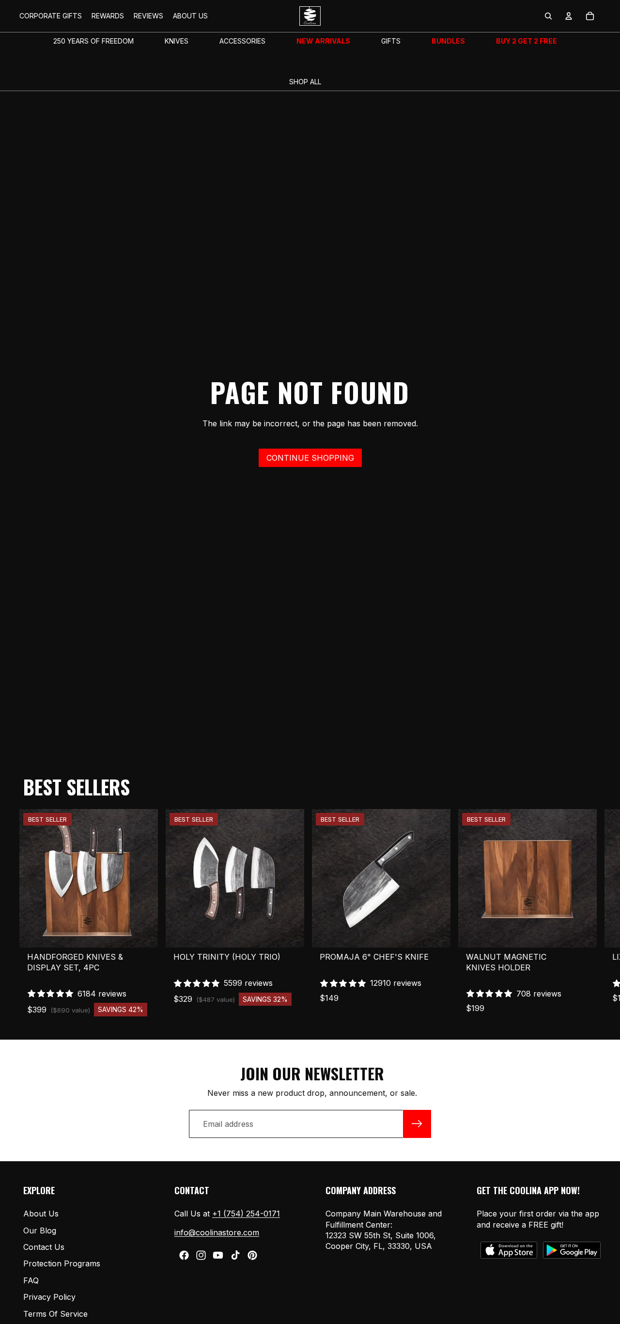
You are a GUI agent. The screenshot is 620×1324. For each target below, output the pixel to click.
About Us (41, 1213)
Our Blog (39, 1230)
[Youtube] (218, 1255)
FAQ (31, 1280)
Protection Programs (61, 1264)
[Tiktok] (235, 1255)
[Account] (568, 16)
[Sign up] (417, 1124)
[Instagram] (201, 1255)
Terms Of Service (55, 1314)
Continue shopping (310, 458)
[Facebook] (184, 1255)
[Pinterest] (252, 1255)
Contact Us (43, 1247)
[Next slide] (590, 912)
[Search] (548, 16)
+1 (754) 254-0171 (246, 1213)
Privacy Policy (49, 1297)
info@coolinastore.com (216, 1232)
